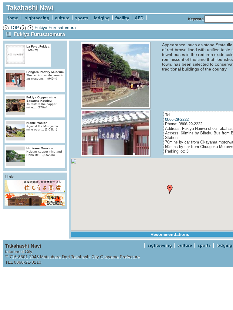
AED (139, 17)
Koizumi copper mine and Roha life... (44, 152)
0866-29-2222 (177, 119)
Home (12, 17)
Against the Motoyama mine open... (42, 126)
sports (81, 17)
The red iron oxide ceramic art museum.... (45, 75)
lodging (102, 17)
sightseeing (37, 17)
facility (122, 17)
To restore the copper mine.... (41, 102)
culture (62, 17)
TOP (14, 27)
